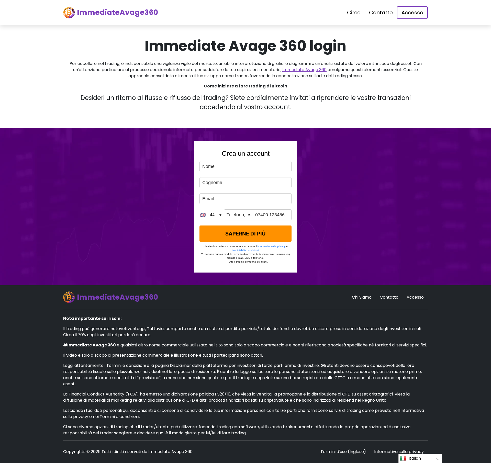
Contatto (381, 12)
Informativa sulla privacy (399, 452)
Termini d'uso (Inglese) (343, 452)
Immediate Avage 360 (304, 70)
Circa (354, 12)
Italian (415, 458)
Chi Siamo (362, 297)
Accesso (412, 12)
